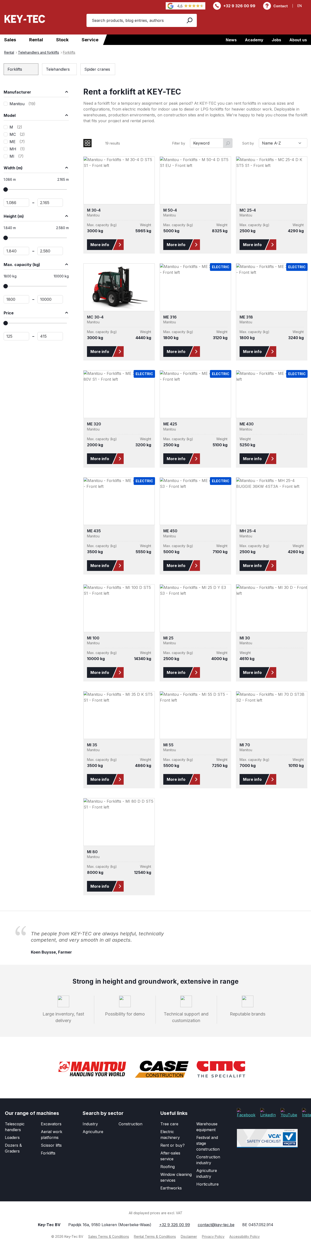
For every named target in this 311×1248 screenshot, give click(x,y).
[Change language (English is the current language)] (302, 5)
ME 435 (94, 531)
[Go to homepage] (25, 19)
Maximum (50, 336)
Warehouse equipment (206, 1126)
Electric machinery (170, 1134)
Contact (280, 6)
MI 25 (168, 638)
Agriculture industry (206, 1173)
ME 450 (170, 531)
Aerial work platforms (51, 1134)
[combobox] (133, 20)
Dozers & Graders (13, 1148)
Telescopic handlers (15, 1126)
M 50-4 (170, 210)
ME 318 (246, 317)
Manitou (22, 103)
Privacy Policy (213, 1236)
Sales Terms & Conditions (108, 1236)
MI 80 (92, 852)
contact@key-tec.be (216, 1224)
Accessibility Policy (244, 1236)
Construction (130, 1123)
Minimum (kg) (16, 299)
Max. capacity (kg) (22, 264)
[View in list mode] (98, 143)
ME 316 (170, 317)
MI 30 (245, 638)
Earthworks (171, 1187)
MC (17, 134)
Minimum (16, 336)
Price (9, 312)
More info (99, 244)
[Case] (162, 1069)
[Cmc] (221, 1069)
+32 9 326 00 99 (239, 5)
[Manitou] (92, 1069)
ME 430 (247, 424)
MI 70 (245, 745)
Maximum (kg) (50, 299)
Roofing (167, 1166)
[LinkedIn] (268, 1112)
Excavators (51, 1123)
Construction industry (208, 1159)
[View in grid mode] (87, 143)
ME (17, 141)
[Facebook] (246, 1112)
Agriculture (93, 1131)
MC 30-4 (95, 317)
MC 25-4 (248, 210)
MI (16, 156)
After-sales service (170, 1155)
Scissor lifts (51, 1145)
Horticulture (207, 1183)
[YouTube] (289, 1112)
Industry (90, 1123)
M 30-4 (94, 210)
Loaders (12, 1137)
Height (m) (14, 216)
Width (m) (13, 167)
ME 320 (94, 424)
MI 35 (92, 745)
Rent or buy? (172, 1145)
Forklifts (48, 1152)
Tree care (169, 1123)
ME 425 (170, 424)
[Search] (189, 20)
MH (17, 148)
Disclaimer (189, 1236)
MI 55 (168, 745)
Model (10, 115)
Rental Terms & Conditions (155, 1236)
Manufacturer (17, 92)
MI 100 (93, 638)
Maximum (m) (50, 202)
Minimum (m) (16, 202)
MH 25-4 (248, 531)
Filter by (178, 143)
